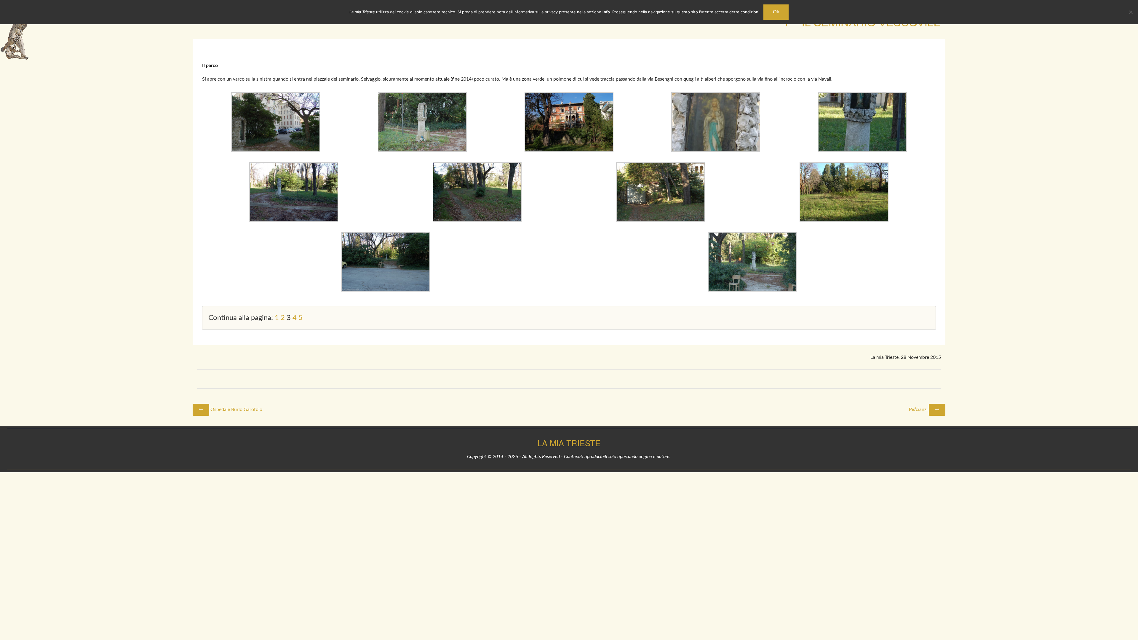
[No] (1131, 12)
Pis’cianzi (924, 409)
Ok (776, 11)
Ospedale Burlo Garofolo (230, 409)
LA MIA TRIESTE (569, 443)
